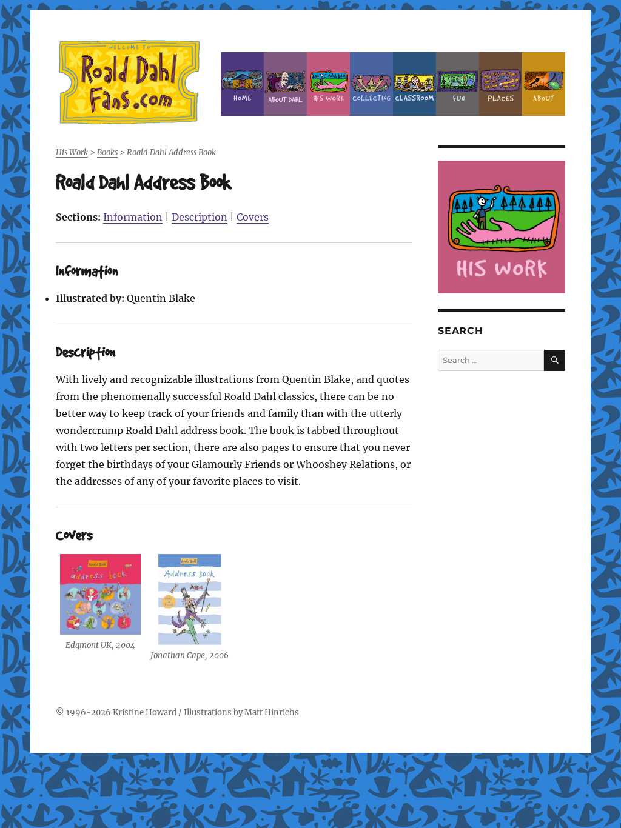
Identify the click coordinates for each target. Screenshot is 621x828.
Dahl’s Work (328, 84)
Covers (253, 217)
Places (500, 84)
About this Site (543, 84)
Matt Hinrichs (271, 712)
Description (199, 217)
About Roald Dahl (285, 84)
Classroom (414, 84)
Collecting (371, 84)
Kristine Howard (144, 712)
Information (133, 217)
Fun (457, 84)
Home (242, 84)
